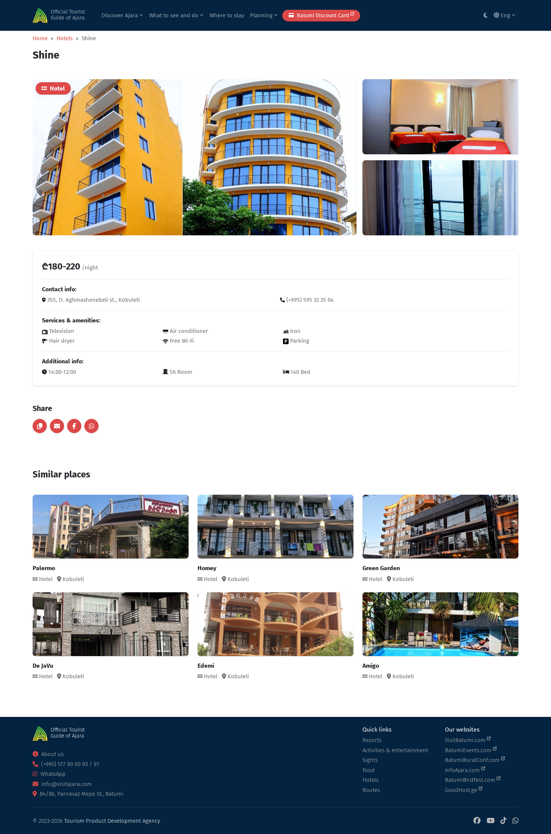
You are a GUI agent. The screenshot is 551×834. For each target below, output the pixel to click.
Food (368, 770)
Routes (371, 790)
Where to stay (227, 15)
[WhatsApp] (515, 821)
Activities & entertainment (395, 750)
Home (40, 38)
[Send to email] (57, 426)
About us (52, 754)
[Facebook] (477, 821)
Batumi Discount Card (322, 15)
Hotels (65, 38)
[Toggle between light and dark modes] (486, 15)
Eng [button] (505, 15)
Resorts (372, 740)
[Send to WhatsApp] (91, 426)
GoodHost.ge (462, 790)
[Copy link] (40, 426)
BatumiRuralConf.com (473, 760)
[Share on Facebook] (74, 426)
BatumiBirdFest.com (471, 780)
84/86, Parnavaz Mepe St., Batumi (80, 793)
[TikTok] (503, 821)
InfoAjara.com (463, 770)
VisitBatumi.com (466, 740)
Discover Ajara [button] (120, 15)
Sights (370, 760)
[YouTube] (490, 821)
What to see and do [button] (174, 15)
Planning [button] (262, 15)
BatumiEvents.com (469, 750)
